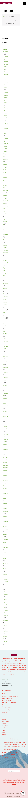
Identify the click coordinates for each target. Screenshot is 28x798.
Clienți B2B (4, 681)
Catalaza (4, 719)
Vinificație (5, 705)
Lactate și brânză (7, 698)
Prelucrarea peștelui (8, 707)
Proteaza (4, 717)
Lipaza (3, 730)
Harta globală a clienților (7, 685)
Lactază (4, 723)
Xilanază (4, 734)
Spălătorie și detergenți (9, 702)
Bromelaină (5, 726)
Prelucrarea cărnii (7, 700)
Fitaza (3, 732)
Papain (3, 728)
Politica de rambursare (16, 782)
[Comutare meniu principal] (24, 3)
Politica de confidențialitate (19, 780)
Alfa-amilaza (5, 721)
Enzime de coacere (7, 694)
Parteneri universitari (6, 683)
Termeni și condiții (6, 782)
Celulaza (4, 715)
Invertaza (4, 712)
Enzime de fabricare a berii (10, 696)
